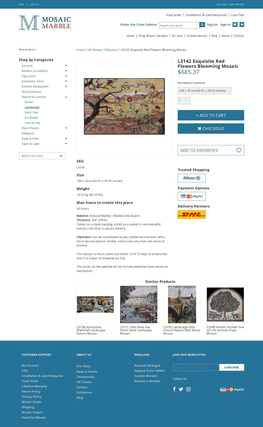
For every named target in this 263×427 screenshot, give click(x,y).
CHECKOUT (212, 128)
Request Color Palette (149, 370)
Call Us (34, 4)
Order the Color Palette (138, 24)
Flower (29, 102)
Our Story (83, 366)
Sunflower (32, 117)
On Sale (177, 36)
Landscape (32, 107)
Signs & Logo (30, 143)
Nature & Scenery (34, 96)
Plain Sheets (30, 128)
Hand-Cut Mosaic (34, 417)
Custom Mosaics (145, 376)
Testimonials (85, 377)
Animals (27, 65)
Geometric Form (33, 81)
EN (21, 4)
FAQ (25, 370)
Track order (174, 15)
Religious (28, 133)
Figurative (28, 76)
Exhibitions (84, 392)
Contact (239, 36)
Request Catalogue (147, 365)
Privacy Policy (31, 396)
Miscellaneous (32, 91)
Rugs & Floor (30, 138)
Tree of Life (32, 122)
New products (27, 49)
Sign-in (225, 24)
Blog (214, 36)
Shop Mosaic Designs (153, 36)
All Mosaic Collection (103, 50)
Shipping (28, 407)
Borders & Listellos (35, 70)
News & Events (87, 371)
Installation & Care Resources (206, 15)
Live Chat (237, 15)
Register (212, 24)
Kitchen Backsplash (35, 86)
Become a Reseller (147, 381)
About (225, 36)
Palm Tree (31, 112)
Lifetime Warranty (34, 386)
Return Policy (31, 391)
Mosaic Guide (31, 402)
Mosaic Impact (32, 412)
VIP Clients (84, 382)
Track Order (30, 381)
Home (131, 36)
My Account (30, 365)
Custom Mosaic (197, 36)
